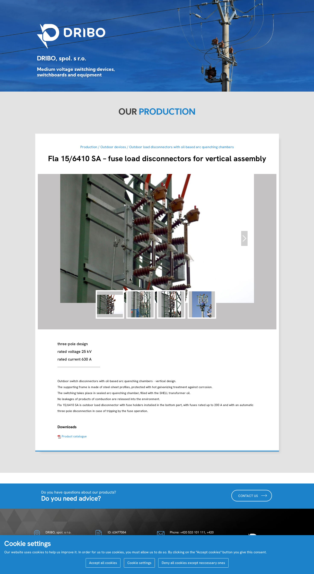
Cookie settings (139, 563)
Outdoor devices (113, 147)
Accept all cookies (103, 563)
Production (88, 147)
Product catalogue (74, 436)
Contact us (248, 496)
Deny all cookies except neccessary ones (193, 563)
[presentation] (244, 238)
